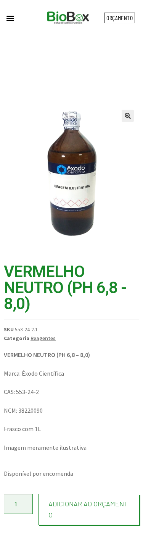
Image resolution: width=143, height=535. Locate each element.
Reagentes (43, 338)
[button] (10, 17)
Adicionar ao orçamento (88, 509)
